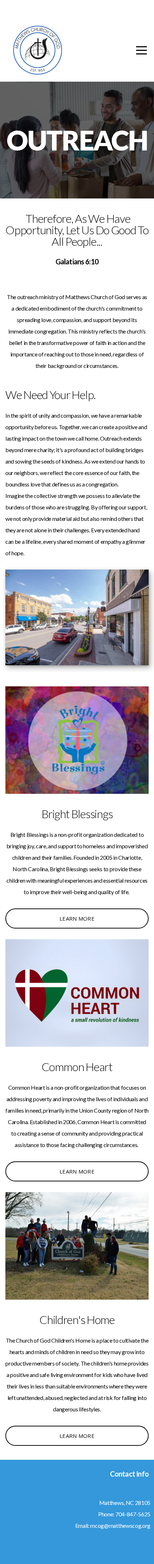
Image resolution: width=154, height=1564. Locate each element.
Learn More (77, 918)
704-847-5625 (132, 1514)
